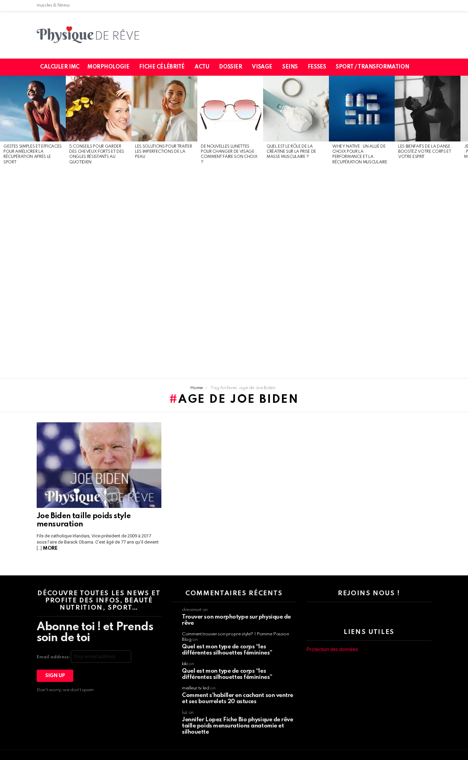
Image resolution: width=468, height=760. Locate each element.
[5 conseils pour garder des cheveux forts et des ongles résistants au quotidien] (99, 108)
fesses (317, 67)
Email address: (54, 657)
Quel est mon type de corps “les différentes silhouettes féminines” (227, 650)
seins (290, 67)
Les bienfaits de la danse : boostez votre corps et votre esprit (425, 152)
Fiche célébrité (162, 67)
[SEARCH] (430, 67)
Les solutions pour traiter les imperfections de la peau (163, 152)
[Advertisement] (33, 272)
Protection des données (332, 649)
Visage (262, 67)
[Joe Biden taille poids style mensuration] (99, 465)
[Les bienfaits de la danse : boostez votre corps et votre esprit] (427, 108)
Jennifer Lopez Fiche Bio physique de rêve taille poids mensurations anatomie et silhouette (237, 726)
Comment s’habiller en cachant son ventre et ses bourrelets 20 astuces (237, 699)
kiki (185, 664)
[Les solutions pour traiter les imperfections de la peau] (164, 108)
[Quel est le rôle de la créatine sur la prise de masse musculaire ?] (296, 108)
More (50, 548)
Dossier (230, 67)
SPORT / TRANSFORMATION (372, 67)
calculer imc (59, 67)
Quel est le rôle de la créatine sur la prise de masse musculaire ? (291, 152)
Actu (202, 67)
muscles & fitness (53, 5)
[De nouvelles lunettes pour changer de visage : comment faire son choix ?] (230, 108)
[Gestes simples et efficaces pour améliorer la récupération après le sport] (33, 108)
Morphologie (108, 67)
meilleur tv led (195, 688)
